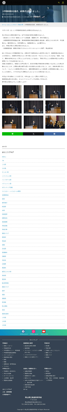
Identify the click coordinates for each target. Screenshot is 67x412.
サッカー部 (5, 172)
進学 (3, 290)
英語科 (4, 279)
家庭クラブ (5, 233)
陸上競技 (4, 306)
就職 (3, 245)
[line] (12, 133)
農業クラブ (5, 287)
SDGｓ (4, 157)
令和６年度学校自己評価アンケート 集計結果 (34, 381)
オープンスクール (9, 375)
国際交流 (4, 218)
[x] (33, 133)
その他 (4, 168)
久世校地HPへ (7, 394)
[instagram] (33, 332)
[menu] (63, 3)
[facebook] (54, 133)
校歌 (5, 359)
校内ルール (28, 378)
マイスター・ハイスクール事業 (11, 191)
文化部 (4, 248)
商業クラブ (49, 355)
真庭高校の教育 (28, 343)
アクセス (6, 366)
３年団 (4, 325)
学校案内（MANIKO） (10, 371)
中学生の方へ (6, 368)
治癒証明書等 (28, 371)
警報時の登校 (28, 373)
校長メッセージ (8, 345)
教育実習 (48, 373)
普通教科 (4, 252)
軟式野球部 (5, 283)
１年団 (4, 317)
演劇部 (4, 256)
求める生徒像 (7, 373)
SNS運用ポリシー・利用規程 (12, 350)
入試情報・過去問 (9, 378)
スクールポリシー (9, 355)
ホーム (25, 389)
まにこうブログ (7, 389)
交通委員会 (5, 195)
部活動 (4, 302)
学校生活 (47, 343)
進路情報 (27, 348)
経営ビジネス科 (21, 17)
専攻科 (11, 17)
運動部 (4, 298)
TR (3, 160)
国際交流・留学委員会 (10, 364)
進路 (3, 294)
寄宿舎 (47, 357)
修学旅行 (4, 202)
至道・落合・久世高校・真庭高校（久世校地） (55, 379)
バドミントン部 (6, 183)
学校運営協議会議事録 (10, 352)
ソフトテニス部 (6, 176)
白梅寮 (4, 264)
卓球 (3, 210)
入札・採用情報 (7, 392)
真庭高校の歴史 (8, 357)
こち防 (4, 164)
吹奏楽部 (4, 214)
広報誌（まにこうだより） (53, 350)
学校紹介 (5, 343)
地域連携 (4, 222)
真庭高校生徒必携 (30, 384)
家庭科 (4, 237)
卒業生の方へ (48, 368)
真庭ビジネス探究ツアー (31, 357)
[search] (58, 2)
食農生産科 (30, 17)
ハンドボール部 (6, 179)
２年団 (4, 321)
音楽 (3, 310)
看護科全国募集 (8, 380)
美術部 (4, 275)
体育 (3, 199)
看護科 (15, 17)
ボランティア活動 (7, 187)
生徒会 (4, 260)
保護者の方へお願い (30, 375)
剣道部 (4, 206)
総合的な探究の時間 (30, 345)
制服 (5, 361)
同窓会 (47, 371)
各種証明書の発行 (50, 375)
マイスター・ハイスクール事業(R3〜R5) (33, 351)
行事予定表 (28, 387)
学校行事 (6, 17)
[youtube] (44, 332)
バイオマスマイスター (31, 354)
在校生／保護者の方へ (30, 368)
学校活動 (4, 225)
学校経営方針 (7, 348)
